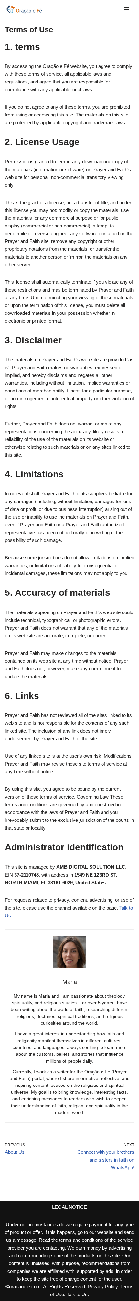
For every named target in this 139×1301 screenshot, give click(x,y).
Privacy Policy (103, 1286)
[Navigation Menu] (126, 9)
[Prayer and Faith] (24, 9)
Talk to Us (77, 1294)
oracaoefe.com (25, 1286)
